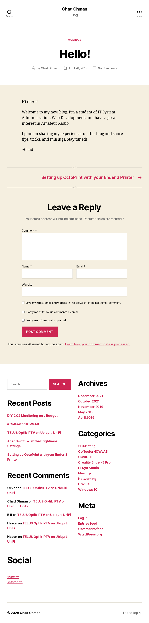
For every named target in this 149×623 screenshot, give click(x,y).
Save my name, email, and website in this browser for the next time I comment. (73, 302)
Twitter (13, 577)
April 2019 (86, 418)
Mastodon (15, 582)
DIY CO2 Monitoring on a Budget (32, 416)
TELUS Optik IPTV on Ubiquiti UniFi (34, 433)
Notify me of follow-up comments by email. (52, 312)
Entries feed (87, 523)
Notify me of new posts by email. (46, 320)
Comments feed (91, 529)
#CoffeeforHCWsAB (23, 424)
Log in (82, 518)
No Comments (107, 68)
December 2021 (90, 396)
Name (27, 266)
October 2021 (89, 401)
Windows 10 (87, 489)
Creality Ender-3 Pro (94, 462)
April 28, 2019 (78, 68)
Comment (29, 230)
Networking (87, 479)
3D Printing (87, 446)
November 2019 (90, 407)
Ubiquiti (84, 484)
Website (27, 284)
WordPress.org (90, 534)
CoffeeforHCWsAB (93, 451)
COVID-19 (86, 457)
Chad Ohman (74, 9)
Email (80, 266)
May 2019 (86, 412)
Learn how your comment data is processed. (97, 344)
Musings (74, 39)
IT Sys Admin (88, 468)
